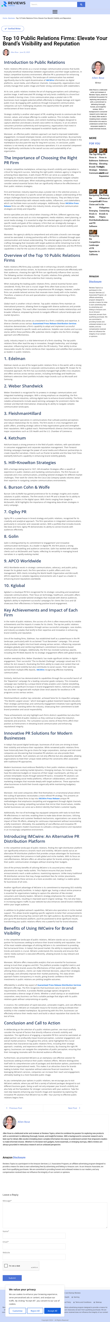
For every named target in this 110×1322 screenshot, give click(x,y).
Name (6, 1231)
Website (6, 1252)
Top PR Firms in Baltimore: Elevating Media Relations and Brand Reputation (104, 165)
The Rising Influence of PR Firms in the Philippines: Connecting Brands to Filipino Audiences (104, 207)
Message (7, 1200)
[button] (12, 28)
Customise (18, 1310)
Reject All (35, 1310)
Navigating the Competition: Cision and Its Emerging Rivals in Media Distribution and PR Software (94, 210)
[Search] (81, 4)
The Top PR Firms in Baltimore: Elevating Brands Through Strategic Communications (96, 163)
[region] (34, 1301)
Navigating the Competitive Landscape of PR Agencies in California (94, 245)
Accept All (52, 1310)
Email (6, 1242)
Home (5, 18)
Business (11, 18)
